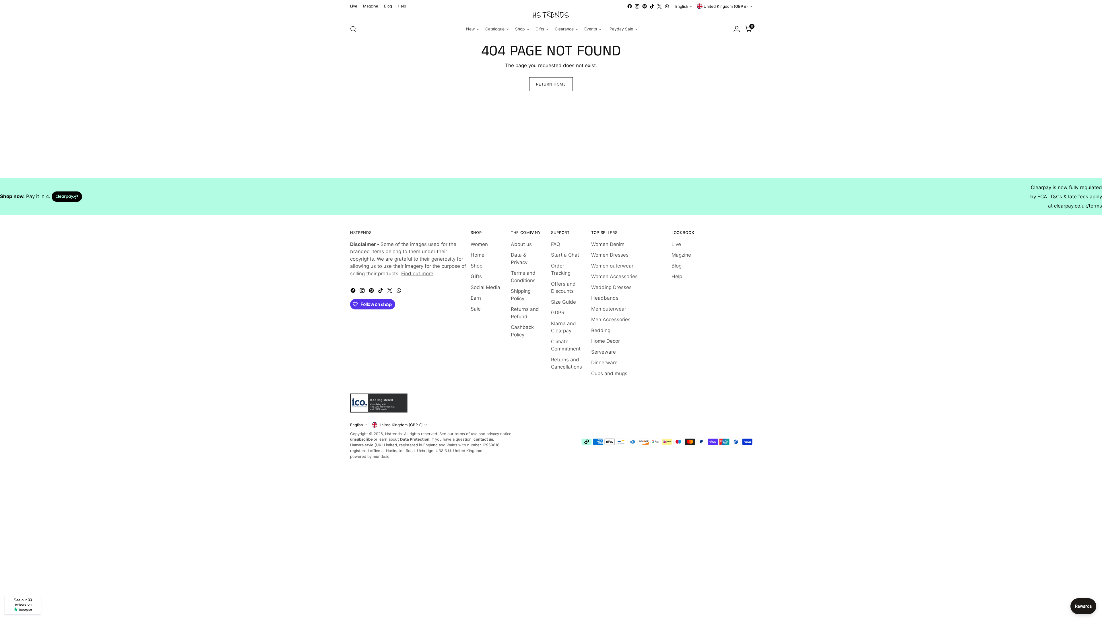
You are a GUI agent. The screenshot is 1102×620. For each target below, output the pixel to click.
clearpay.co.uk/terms (1078, 206)
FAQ (555, 244)
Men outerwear (608, 309)
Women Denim (607, 244)
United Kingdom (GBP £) (726, 6)
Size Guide (563, 302)
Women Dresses (609, 255)
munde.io (381, 456)
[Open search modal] (353, 29)
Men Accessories (610, 319)
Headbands (604, 298)
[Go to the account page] (736, 29)
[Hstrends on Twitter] (659, 6)
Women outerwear (612, 266)
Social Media (485, 287)
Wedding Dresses (611, 287)
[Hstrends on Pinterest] (644, 6)
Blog (677, 266)
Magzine (681, 255)
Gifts (476, 276)
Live (676, 244)
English (681, 6)
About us (521, 244)
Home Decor (605, 341)
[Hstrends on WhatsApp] (667, 6)
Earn (476, 298)
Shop (476, 266)
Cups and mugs (609, 373)
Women (479, 244)
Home (477, 255)
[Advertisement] (172, 138)
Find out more (417, 273)
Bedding (600, 330)
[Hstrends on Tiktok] (652, 6)
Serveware (603, 352)
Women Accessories (614, 276)
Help (677, 276)
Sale (476, 309)
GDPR (557, 312)
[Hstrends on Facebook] (629, 6)
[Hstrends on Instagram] (637, 6)
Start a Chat (565, 255)
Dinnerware (604, 362)
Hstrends (393, 433)
